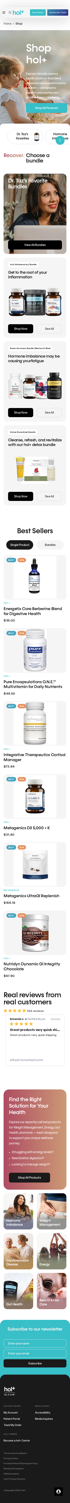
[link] (35, 1060)
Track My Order (13, 1425)
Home (7, 23)
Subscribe (35, 1363)
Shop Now (20, 328)
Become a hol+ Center (17, 1440)
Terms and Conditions (15, 1453)
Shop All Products (46, 107)
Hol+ (23, 1490)
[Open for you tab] (58, 1491)
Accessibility (42, 1412)
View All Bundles (35, 244)
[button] (10, 12)
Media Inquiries (44, 1419)
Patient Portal (12, 1419)
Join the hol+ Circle (57, 12)
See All (49, 328)
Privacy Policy (11, 1458)
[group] (25, 136)
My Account (11, 1412)
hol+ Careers (10, 1434)
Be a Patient (37, 12)
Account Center (12, 1406)
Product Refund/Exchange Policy (21, 1463)
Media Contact (42, 1406)
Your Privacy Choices (14, 1479)
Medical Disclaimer (14, 1468)
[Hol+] (18, 12)
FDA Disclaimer (11, 1474)
